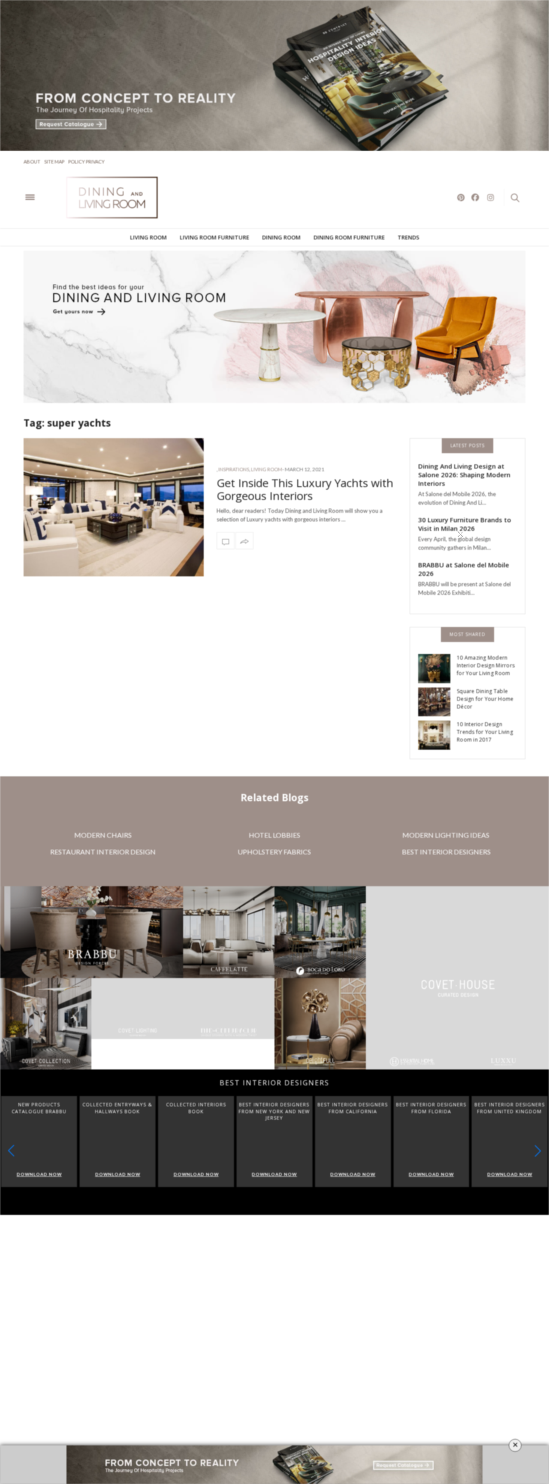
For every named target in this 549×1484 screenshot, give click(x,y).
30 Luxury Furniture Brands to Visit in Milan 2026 (464, 524)
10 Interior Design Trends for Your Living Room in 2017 (485, 732)
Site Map (54, 161)
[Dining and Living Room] (124, 197)
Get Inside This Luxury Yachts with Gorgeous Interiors (305, 489)
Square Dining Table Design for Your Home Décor (485, 698)
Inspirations (233, 469)
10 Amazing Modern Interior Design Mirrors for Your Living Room (486, 665)
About (32, 161)
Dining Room (281, 237)
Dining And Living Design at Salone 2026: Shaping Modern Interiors (464, 475)
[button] (537, 1154)
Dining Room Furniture (349, 237)
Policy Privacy (86, 161)
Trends (408, 237)
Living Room (148, 237)
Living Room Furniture (214, 237)
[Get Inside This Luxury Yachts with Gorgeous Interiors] (114, 507)
